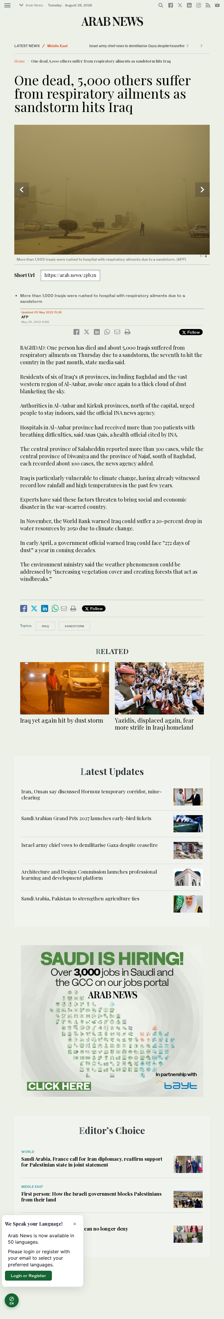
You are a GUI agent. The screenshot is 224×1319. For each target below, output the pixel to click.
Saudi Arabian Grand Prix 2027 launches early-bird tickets (86, 818)
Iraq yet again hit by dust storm (61, 720)
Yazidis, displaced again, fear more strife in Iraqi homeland (154, 723)
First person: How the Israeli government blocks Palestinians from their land (91, 1196)
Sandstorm (74, 626)
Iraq (45, 626)
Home (19, 60)
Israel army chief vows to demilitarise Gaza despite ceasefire (119, 46)
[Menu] (7, 5)
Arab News (34, 5)
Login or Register (28, 1275)
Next (202, 189)
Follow (193, 332)
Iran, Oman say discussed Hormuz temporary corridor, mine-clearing (91, 794)
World (27, 1152)
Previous (21, 189)
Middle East (57, 46)
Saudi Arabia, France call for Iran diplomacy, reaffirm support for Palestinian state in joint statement (91, 1162)
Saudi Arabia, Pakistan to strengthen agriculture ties (80, 898)
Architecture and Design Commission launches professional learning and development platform (89, 874)
